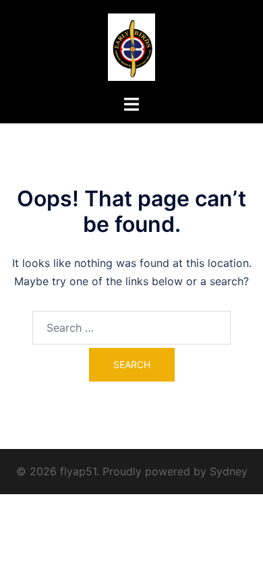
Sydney (228, 471)
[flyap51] (132, 46)
